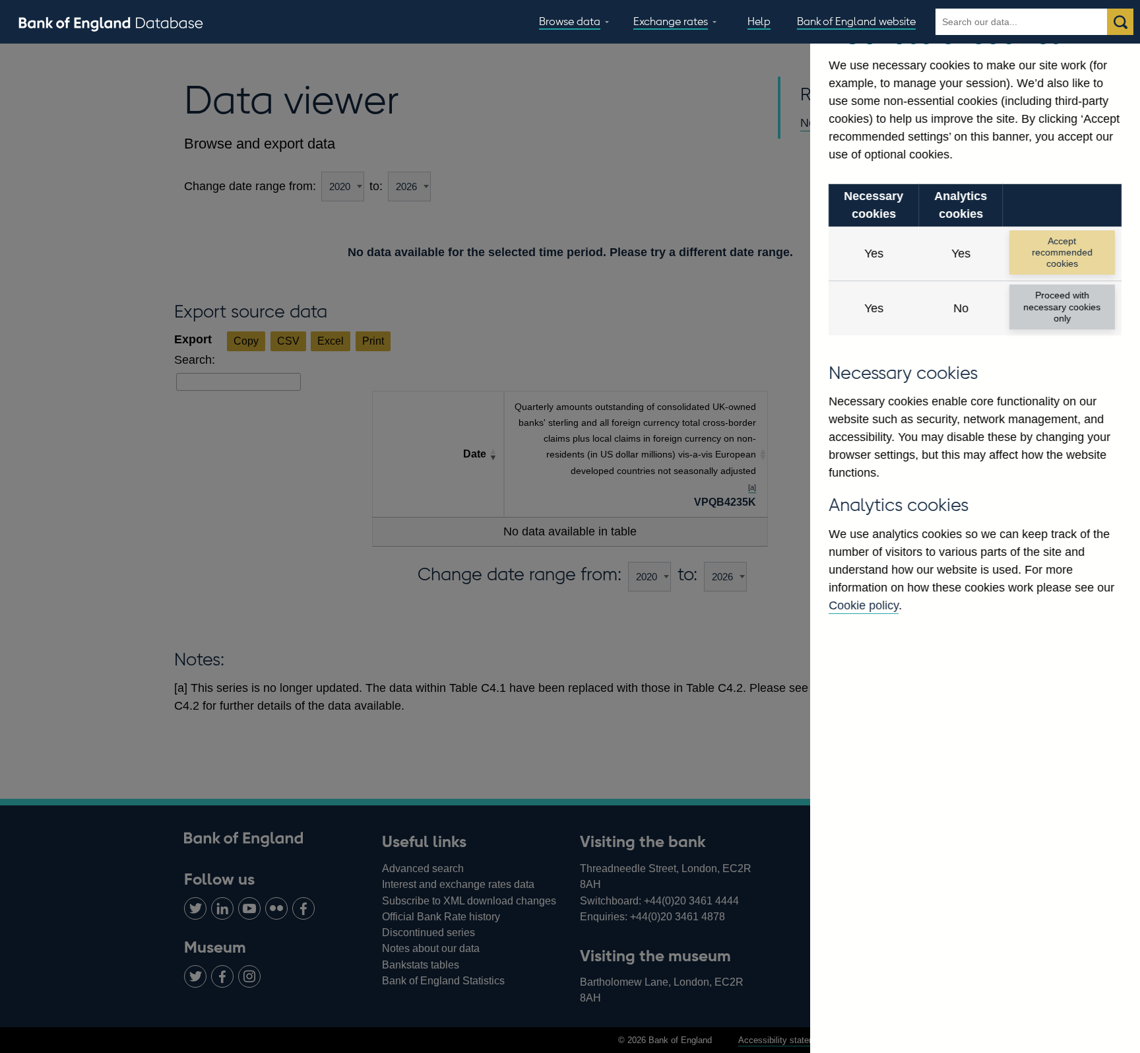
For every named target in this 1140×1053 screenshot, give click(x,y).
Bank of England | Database (111, 22)
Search (1120, 22)
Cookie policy (864, 605)
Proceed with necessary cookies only (1061, 306)
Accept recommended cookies (1062, 252)
